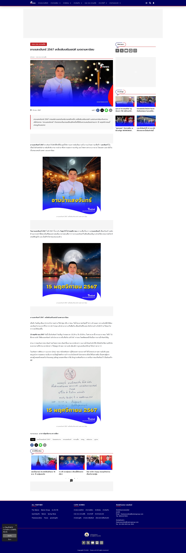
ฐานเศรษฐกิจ (54, 518)
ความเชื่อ (76, 439)
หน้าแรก (32, 57)
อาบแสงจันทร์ (67, 439)
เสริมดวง (89, 439)
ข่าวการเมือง (89, 510)
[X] (122, 50)
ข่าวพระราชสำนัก (79, 510)
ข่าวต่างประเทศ (99, 514)
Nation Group (45, 510)
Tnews (46, 518)
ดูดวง (96, 439)
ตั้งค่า (9, 539)
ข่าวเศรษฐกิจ (77, 518)
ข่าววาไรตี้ (90, 514)
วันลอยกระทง (57, 439)
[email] (110, 110)
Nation (44, 514)
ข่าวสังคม (98, 510)
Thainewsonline (37, 518)
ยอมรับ (10, 536)
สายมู (82, 439)
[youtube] (126, 50)
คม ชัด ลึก (55, 510)
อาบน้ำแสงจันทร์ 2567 (43, 439)
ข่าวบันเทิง (106, 510)
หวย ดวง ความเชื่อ (41, 57)
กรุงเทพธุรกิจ (36, 514)
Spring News (52, 514)
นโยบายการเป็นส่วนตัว (102, 518)
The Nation (35, 510)
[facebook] (98, 110)
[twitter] (102, 110)
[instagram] (135, 50)
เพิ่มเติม (5, 532)
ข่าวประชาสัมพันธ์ (88, 518)
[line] (106, 110)
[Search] (150, 3)
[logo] (32, 3)
